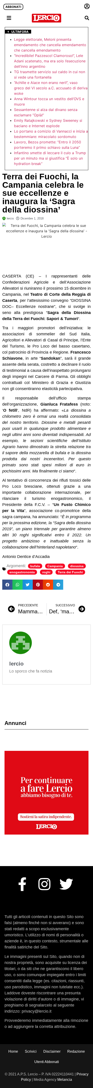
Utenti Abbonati (46, 1062)
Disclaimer (51, 1051)
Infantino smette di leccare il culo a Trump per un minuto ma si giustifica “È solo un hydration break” (50, 158)
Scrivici (31, 1051)
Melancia (64, 1079)
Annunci (15, 723)
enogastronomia (22, 572)
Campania (55, 566)
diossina (77, 566)
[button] (87, 18)
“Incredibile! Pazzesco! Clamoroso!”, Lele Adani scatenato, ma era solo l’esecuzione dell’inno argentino (50, 61)
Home (13, 1051)
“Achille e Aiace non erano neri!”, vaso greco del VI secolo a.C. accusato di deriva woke (51, 88)
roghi (46, 572)
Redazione (76, 1051)
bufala (35, 566)
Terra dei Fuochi (70, 572)
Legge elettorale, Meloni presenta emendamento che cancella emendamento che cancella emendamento (50, 44)
